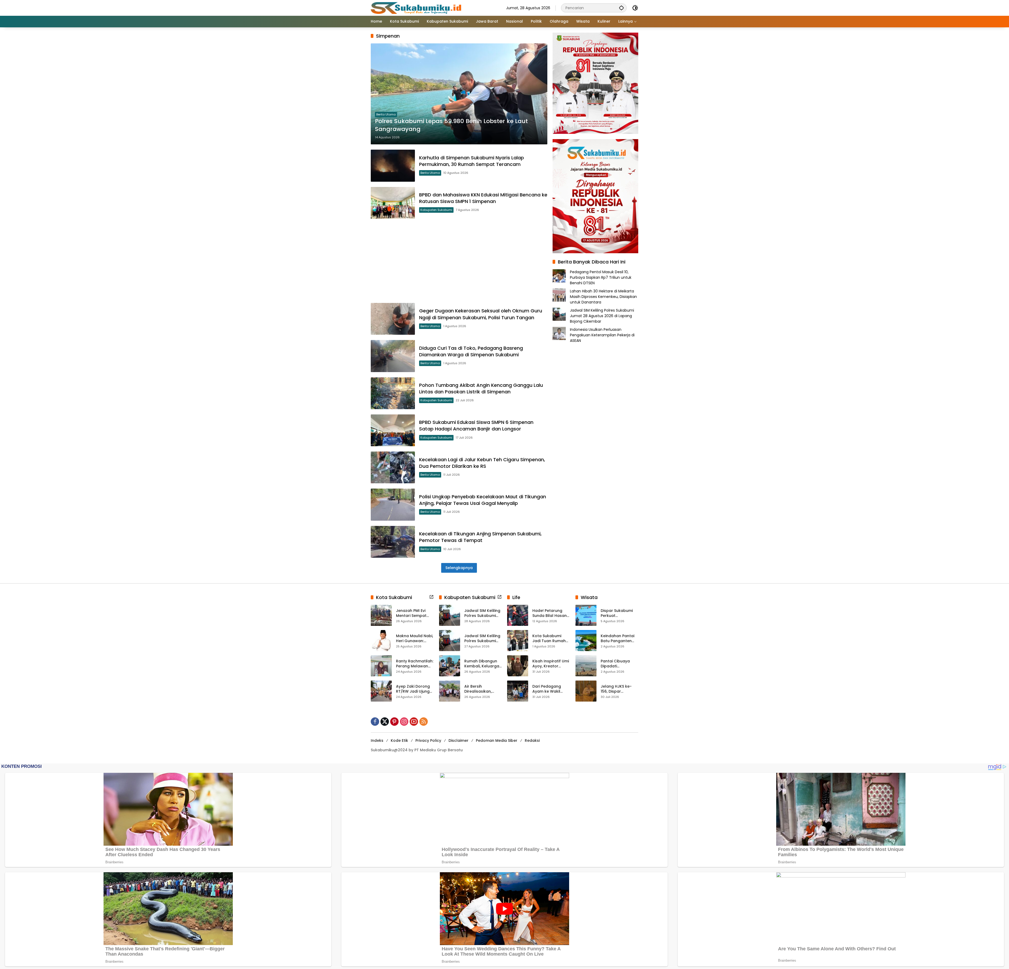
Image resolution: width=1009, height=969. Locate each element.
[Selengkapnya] (431, 597)
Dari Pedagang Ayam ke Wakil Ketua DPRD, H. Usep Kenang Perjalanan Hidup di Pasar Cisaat (550, 689)
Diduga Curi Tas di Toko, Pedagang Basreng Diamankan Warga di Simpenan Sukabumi (471, 351)
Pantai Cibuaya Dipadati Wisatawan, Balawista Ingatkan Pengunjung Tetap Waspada (619, 664)
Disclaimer (459, 740)
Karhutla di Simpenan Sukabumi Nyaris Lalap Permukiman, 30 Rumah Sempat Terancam (471, 161)
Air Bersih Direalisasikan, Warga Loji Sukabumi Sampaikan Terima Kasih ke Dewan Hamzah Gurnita (482, 689)
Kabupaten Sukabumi (436, 210)
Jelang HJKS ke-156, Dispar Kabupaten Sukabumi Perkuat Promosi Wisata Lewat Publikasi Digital (618, 689)
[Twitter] (384, 721)
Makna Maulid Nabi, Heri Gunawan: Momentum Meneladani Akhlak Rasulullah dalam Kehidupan (414, 638)
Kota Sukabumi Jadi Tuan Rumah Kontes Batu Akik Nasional (549, 638)
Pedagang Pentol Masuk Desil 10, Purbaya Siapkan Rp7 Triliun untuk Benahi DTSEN (600, 277)
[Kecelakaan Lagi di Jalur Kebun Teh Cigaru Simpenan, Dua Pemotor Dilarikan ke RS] (393, 467)
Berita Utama (386, 114)
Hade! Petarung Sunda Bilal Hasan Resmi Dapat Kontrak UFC (549, 613)
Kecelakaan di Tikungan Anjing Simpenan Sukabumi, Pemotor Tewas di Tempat (480, 537)
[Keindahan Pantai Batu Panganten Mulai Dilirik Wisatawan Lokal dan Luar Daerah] (585, 640)
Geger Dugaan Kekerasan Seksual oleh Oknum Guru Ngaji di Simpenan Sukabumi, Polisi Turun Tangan (480, 314)
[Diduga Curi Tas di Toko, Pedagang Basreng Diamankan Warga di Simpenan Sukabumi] (393, 356)
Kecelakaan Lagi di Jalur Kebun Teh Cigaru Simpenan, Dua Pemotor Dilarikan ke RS (482, 462)
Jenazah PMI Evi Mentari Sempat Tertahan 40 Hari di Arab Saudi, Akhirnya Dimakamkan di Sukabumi (414, 613)
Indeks (377, 740)
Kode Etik (399, 740)
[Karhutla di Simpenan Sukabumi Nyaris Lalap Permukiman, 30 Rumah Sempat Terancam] (393, 165)
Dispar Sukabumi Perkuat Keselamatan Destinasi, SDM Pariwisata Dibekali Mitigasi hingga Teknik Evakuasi (619, 613)
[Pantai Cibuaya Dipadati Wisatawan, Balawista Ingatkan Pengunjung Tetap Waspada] (585, 665)
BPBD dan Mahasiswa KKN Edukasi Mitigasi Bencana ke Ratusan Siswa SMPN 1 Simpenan (483, 198)
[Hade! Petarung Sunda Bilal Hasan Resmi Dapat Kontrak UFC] (517, 615)
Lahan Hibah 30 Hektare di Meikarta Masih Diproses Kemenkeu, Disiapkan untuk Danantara (603, 296)
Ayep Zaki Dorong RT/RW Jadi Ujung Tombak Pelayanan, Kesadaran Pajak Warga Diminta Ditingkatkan (413, 689)
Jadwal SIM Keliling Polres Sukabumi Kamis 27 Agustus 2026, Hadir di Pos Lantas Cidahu (482, 638)
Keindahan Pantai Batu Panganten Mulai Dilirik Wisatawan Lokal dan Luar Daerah (617, 638)
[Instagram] (404, 721)
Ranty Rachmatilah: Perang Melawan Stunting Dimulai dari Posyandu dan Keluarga (414, 664)
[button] (621, 7)
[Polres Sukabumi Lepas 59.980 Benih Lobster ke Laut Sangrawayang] (459, 93)
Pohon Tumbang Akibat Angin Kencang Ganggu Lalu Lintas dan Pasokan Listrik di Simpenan (481, 388)
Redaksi (532, 740)
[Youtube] (414, 721)
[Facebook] (375, 721)
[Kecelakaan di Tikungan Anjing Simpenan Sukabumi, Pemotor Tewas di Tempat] (393, 542)
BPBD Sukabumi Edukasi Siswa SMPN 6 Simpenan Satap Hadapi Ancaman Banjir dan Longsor (476, 425)
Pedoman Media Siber (496, 740)
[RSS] (423, 721)
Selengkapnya (459, 567)
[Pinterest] (394, 721)
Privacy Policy (428, 740)
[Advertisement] (459, 261)
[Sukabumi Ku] (417, 7)
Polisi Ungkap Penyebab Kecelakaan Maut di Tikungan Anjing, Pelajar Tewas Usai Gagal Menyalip (482, 499)
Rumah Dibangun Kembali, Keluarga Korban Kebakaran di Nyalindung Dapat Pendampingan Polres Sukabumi (482, 664)
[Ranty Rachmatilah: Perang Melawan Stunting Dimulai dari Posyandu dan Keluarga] (381, 665)
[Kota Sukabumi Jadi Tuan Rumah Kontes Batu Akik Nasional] (517, 640)
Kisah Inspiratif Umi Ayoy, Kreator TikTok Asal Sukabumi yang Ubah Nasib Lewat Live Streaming (550, 664)
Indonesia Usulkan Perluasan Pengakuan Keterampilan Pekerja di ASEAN (602, 335)
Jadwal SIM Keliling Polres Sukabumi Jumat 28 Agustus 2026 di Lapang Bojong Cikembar (602, 316)
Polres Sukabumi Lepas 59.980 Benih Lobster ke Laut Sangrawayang (451, 125)
